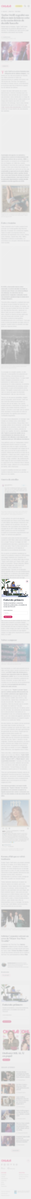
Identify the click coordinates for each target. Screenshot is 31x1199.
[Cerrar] (27, 581)
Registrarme (8, 616)
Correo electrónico (8, 610)
